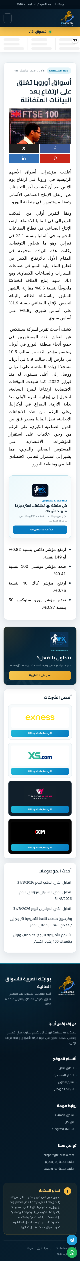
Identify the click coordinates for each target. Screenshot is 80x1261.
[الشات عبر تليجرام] (72, 1240)
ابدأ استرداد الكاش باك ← (40, 530)
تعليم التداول (66, 1082)
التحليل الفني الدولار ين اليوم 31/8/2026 (42, 908)
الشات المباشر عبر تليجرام (59, 1161)
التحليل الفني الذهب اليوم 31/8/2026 (44, 882)
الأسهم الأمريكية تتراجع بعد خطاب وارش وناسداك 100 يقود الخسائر (42, 938)
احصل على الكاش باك (40, 675)
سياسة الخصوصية (63, 1128)
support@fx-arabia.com (59, 1154)
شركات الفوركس (64, 1089)
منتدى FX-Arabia (63, 1115)
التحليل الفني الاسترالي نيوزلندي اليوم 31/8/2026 (45, 895)
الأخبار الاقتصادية (64, 1075)
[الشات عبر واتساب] (72, 1252)
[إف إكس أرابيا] (67, 18)
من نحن (69, 1122)
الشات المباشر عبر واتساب (59, 1168)
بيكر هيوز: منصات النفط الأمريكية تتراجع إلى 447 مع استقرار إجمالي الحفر (41, 921)
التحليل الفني (66, 1068)
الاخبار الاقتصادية (59, 70)
